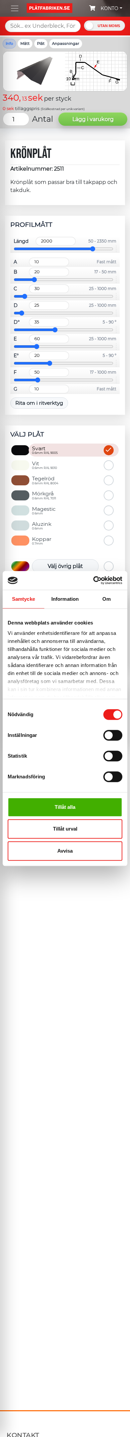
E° (16, 356)
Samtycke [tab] (23, 599)
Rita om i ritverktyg (39, 403)
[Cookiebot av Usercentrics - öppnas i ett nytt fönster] (93, 580)
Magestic (44, 510)
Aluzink (41, 525)
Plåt (41, 43)
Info (9, 43)
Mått (25, 43)
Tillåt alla (65, 807)
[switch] (112, 736)
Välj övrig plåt (65, 566)
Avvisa (65, 851)
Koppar (41, 540)
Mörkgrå (44, 495)
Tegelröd (45, 480)
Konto (109, 8)
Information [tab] (65, 599)
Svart (45, 450)
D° (17, 322)
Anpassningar (65, 43)
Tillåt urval (65, 829)
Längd (21, 241)
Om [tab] (106, 599)
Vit (44, 465)
